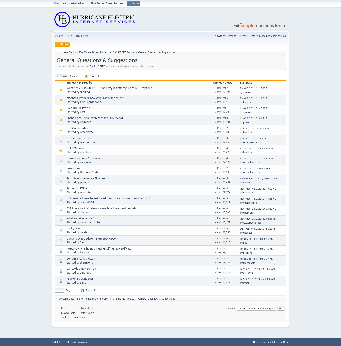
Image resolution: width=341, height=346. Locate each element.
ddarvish (85, 212)
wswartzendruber (91, 222)
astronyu (248, 273)
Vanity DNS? (74, 228)
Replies (217, 82)
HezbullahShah (251, 162)
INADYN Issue (75, 148)
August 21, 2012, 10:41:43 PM (256, 168)
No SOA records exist (79, 128)
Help (255, 341)
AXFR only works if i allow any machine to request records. (102, 208)
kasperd (247, 252)
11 (99, 76)
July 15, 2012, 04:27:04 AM (254, 128)
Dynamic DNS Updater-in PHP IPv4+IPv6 (91, 238)
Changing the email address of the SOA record (95, 118)
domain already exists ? (81, 258)
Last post (246, 82)
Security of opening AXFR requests (88, 178)
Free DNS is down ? (78, 108)
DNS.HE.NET (97, 66)
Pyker (246, 283)
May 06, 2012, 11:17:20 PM (255, 88)
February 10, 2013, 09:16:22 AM (257, 269)
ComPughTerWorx (91, 102)
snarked (85, 92)
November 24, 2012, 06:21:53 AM (258, 208)
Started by (85, 82)
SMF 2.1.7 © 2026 (60, 342)
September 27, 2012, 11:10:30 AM (258, 178)
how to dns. (74, 168)
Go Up (59, 290)
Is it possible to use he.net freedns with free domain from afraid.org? (109, 198)
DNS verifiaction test (79, 138)
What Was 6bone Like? (80, 218)
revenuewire (88, 142)
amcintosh (86, 272)
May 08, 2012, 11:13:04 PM (255, 98)
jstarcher (85, 182)
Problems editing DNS (80, 278)
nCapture (85, 152)
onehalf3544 (88, 202)
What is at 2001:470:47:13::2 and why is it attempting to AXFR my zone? (110, 88)
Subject (71, 82)
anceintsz (85, 162)
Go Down (61, 76)
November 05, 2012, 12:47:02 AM (258, 188)
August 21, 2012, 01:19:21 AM (256, 158)
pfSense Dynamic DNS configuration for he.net (95, 98)
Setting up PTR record (80, 188)
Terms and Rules (268, 341)
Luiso (83, 282)
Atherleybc (86, 132)
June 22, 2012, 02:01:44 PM (255, 118)
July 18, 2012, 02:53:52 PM (254, 138)
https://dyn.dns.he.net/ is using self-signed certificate (99, 248)
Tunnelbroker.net (268, 36)
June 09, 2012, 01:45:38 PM (255, 108)
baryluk (84, 252)
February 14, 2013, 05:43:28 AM (257, 279)
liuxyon (247, 102)
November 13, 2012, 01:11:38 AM (258, 198)
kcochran (248, 132)
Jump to (232, 308)
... (96, 76)
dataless (85, 232)
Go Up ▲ (284, 341)
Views (228, 82)
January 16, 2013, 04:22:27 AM (256, 259)
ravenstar (86, 192)
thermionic (86, 262)
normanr (85, 122)
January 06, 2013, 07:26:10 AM (256, 239)
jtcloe (246, 122)
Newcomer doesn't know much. (86, 158)
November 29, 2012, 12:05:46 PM (258, 218)
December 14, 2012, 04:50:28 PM (258, 228)
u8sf (82, 112)
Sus (82, 242)
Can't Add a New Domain (81, 268)
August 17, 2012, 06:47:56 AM (256, 148)
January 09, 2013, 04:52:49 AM (256, 249)
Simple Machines (79, 342)
